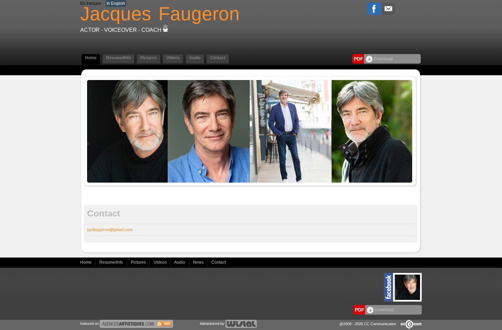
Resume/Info (111, 262)
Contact (218, 262)
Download (383, 58)
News (199, 262)
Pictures (139, 262)
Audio (180, 262)
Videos (161, 262)
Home (86, 262)
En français (90, 3)
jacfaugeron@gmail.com (110, 229)
